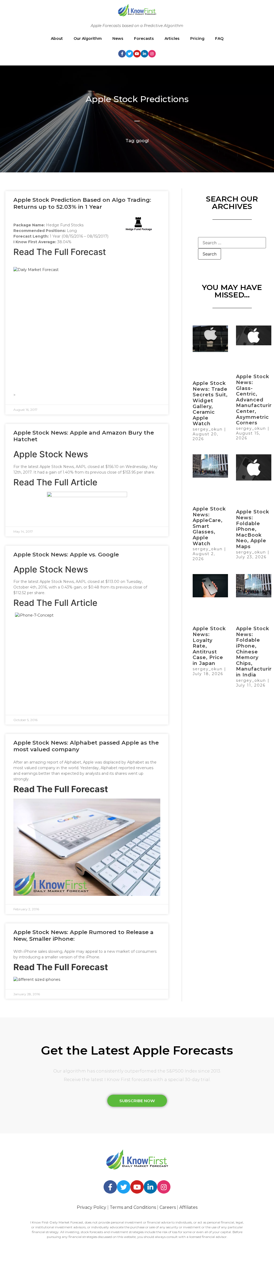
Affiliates (188, 1207)
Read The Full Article (55, 482)
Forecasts (144, 38)
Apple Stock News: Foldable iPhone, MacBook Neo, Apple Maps (252, 529)
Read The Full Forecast (59, 252)
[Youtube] (137, 53)
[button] (137, 1101)
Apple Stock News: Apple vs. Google (66, 554)
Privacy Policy (91, 1207)
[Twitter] (129, 53)
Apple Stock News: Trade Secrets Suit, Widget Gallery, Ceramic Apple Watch (210, 403)
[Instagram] (152, 53)
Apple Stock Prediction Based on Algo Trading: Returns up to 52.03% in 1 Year (82, 203)
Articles (172, 38)
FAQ (219, 38)
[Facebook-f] (122, 53)
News (117, 38)
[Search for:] (232, 242)
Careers (167, 1207)
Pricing (197, 38)
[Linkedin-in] (144, 53)
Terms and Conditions (133, 1207)
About (57, 38)
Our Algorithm (88, 38)
